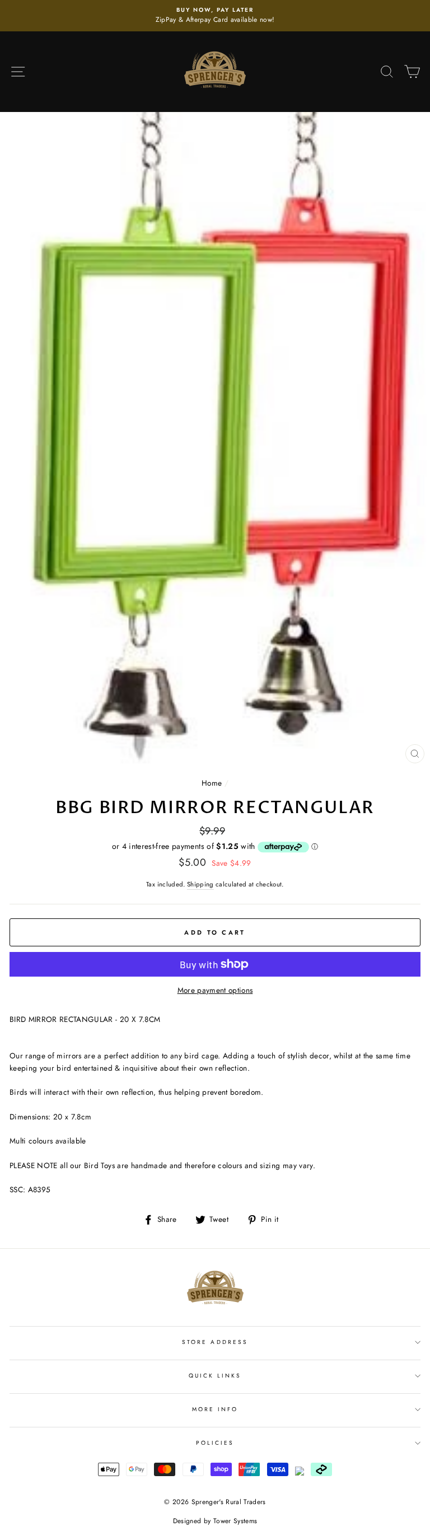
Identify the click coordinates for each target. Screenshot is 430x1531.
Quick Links (215, 1375)
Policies (215, 1443)
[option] (215, 16)
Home (212, 782)
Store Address (215, 1342)
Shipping (200, 884)
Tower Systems (235, 1521)
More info (215, 1409)
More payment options (215, 990)
